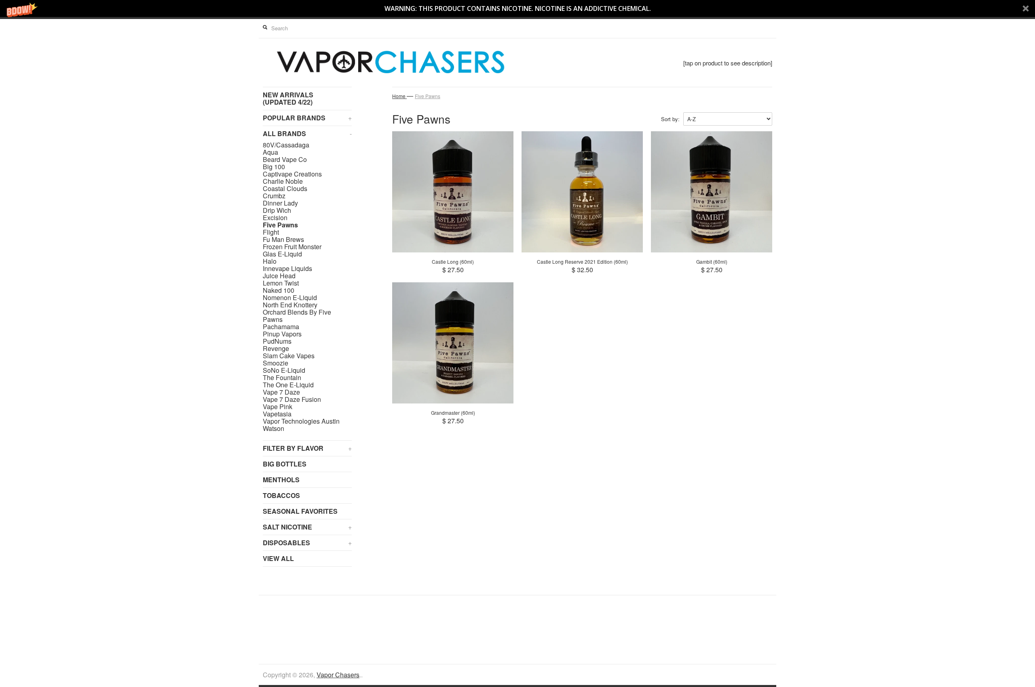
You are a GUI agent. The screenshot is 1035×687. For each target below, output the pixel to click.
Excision (275, 217)
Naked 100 (278, 290)
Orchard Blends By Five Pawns (297, 316)
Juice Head (279, 275)
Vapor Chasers (338, 674)
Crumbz (274, 196)
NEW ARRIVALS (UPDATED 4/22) (288, 98)
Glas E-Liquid (282, 254)
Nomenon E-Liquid (290, 297)
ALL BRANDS (307, 133)
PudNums (277, 341)
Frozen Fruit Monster (292, 246)
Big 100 (274, 166)
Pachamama (281, 326)
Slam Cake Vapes (289, 355)
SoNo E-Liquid (284, 370)
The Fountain (282, 377)
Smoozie (275, 363)
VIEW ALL (278, 558)
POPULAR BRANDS (307, 117)
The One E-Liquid (288, 385)
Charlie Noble (283, 181)
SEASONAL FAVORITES (300, 511)
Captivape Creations (292, 174)
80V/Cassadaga (286, 145)
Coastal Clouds (285, 188)
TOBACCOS (281, 495)
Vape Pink (277, 406)
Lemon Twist (281, 283)
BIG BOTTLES (284, 464)
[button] (517, 8)
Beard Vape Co (285, 159)
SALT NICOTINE (307, 527)
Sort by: (670, 119)
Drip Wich (277, 210)
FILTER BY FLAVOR (307, 448)
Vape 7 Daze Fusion (292, 399)
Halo (270, 261)
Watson (273, 428)
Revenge (276, 348)
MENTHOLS (281, 479)
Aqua (270, 152)
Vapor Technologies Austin (301, 421)
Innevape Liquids (287, 268)
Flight (271, 232)
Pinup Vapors (282, 334)
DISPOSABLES (307, 542)
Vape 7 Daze (281, 392)
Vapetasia (277, 414)
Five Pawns (280, 225)
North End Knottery (290, 305)
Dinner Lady (280, 203)
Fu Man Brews (283, 239)
